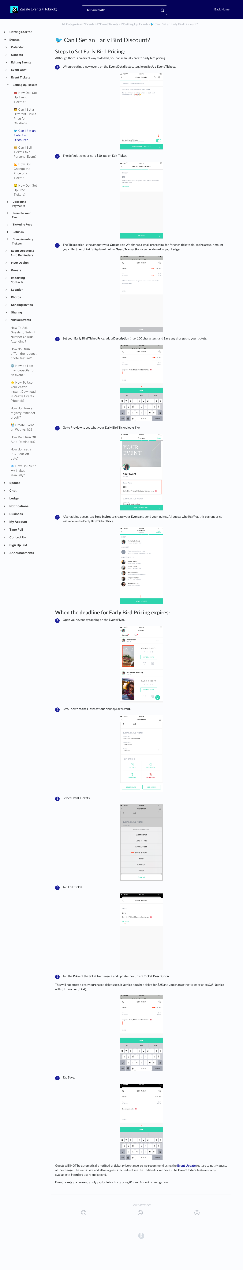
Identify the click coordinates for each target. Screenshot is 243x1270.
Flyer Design (20, 262)
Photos (16, 297)
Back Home (222, 9)
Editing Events (21, 62)
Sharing (16, 312)
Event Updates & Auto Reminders (22, 253)
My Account (18, 522)
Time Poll (16, 529)
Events (14, 40)
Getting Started (20, 32)
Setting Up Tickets (24, 85)
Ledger (14, 498)
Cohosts (17, 55)
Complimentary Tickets (22, 241)
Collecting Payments (19, 204)
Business (16, 514)
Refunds (18, 232)
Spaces (14, 483)
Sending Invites (22, 305)
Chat (13, 490)
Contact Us (17, 537)
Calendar (17, 47)
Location (17, 289)
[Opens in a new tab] (141, 1235)
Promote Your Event (21, 215)
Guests (16, 270)
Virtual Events (21, 320)
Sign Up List (18, 545)
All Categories (71, 24)
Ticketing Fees (22, 224)
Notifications (18, 506)
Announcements (21, 553)
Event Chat (19, 70)
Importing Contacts (18, 280)
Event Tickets (20, 77)
